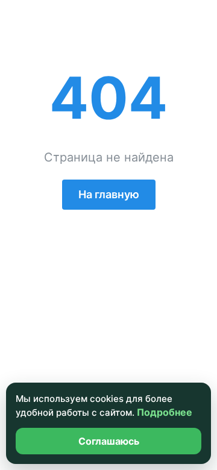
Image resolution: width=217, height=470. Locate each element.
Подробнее (164, 412)
